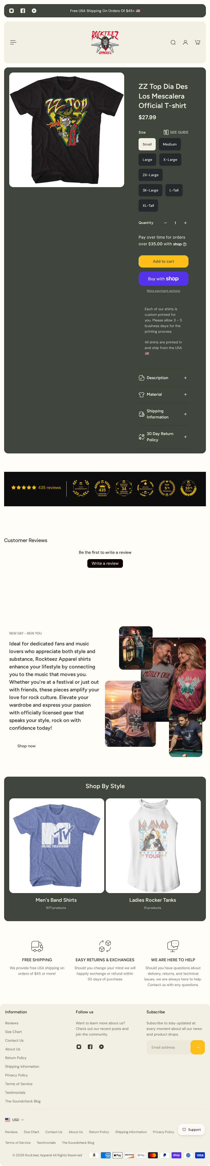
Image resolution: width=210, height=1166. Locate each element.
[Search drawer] (173, 42)
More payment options (163, 291)
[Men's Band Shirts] (56, 857)
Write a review (105, 563)
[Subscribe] (198, 1047)
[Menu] (12, 42)
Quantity (146, 223)
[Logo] (105, 42)
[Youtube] (34, 10)
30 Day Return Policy (160, 436)
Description (157, 377)
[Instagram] (11, 10)
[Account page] (185, 42)
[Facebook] (22, 10)
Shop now (26, 746)
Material (154, 394)
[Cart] (198, 42)
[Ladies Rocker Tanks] (153, 857)
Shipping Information (158, 413)
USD (15, 1119)
